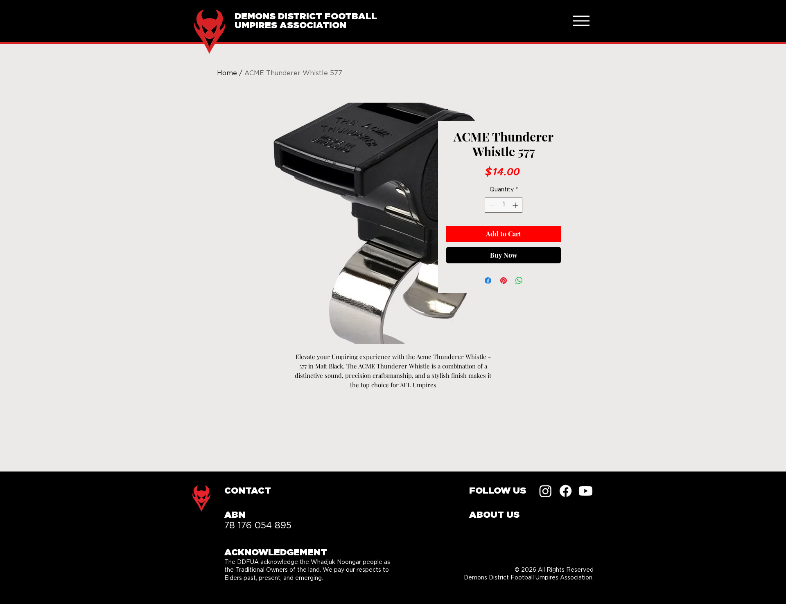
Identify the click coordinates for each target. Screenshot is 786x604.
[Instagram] (545, 491)
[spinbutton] (503, 205)
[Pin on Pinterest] (503, 280)
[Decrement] (491, 205)
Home (227, 73)
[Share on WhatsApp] (519, 280)
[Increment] (516, 205)
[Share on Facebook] (488, 280)
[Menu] (581, 20)
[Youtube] (586, 491)
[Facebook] (566, 491)
